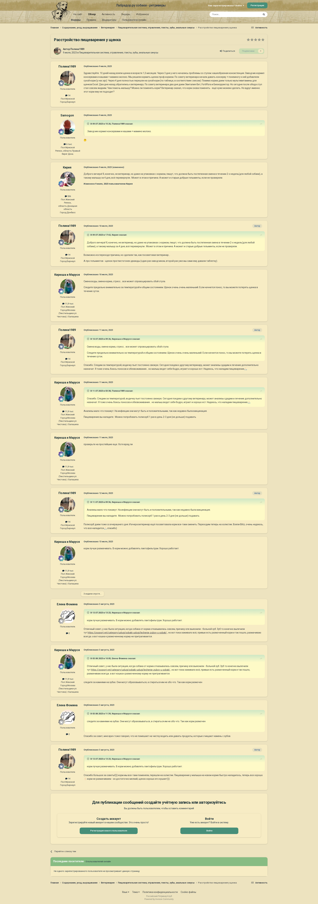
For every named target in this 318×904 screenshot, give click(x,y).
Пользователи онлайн (134, 20)
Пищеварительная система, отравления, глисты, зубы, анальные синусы (118, 52)
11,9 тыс (68, 303)
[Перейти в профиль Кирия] (67, 179)
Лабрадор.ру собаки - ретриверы (141, 5)
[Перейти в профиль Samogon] (67, 127)
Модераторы (109, 20)
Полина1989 (77, 49)
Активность (108, 14)
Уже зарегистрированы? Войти (225, 5)
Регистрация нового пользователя (108, 830)
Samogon (67, 115)
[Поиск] (263, 14)
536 (69, 196)
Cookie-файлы (188, 892)
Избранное (142, 14)
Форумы (76, 20)
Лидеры (125, 14)
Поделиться (228, 51)
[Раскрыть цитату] (88, 123)
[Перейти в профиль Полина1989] (57, 51)
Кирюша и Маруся (67, 274)
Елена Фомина (67, 604)
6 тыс (69, 144)
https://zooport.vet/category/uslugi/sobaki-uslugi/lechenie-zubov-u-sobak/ (127, 632)
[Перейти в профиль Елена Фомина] (67, 615)
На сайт (77, 14)
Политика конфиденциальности (160, 892)
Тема (135, 892)
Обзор (92, 14)
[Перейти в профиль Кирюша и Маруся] (67, 286)
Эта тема (251, 14)
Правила (91, 20)
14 (68, 95)
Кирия (67, 167)
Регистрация (257, 5)
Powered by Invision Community (159, 899)
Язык (125, 892)
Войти (209, 830)
